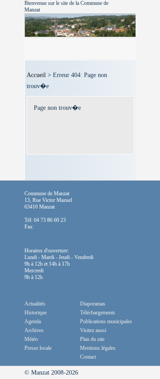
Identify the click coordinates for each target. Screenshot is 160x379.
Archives (34, 330)
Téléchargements (97, 312)
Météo (31, 339)
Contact (88, 357)
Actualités (34, 304)
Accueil (36, 75)
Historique (35, 312)
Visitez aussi (93, 330)
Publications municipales (106, 321)
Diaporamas (92, 304)
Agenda (32, 321)
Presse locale (38, 348)
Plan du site (92, 339)
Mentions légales (98, 348)
